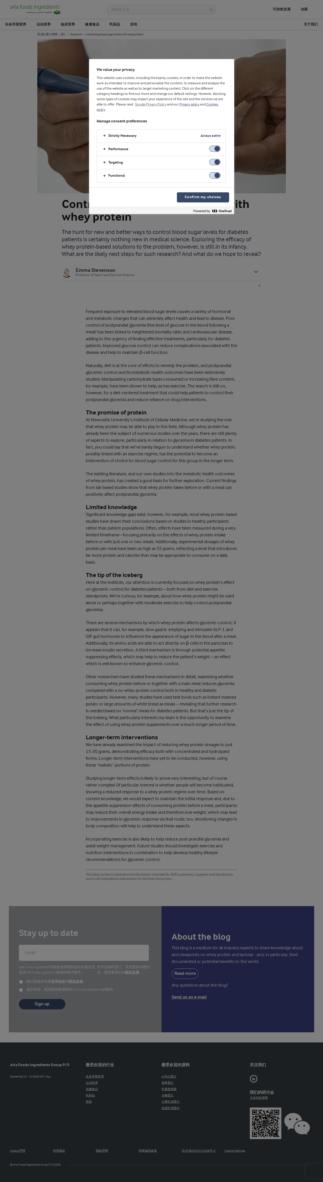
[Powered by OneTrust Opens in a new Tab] (212, 211)
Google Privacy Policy (150, 104)
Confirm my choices (203, 197)
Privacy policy (189, 104)
